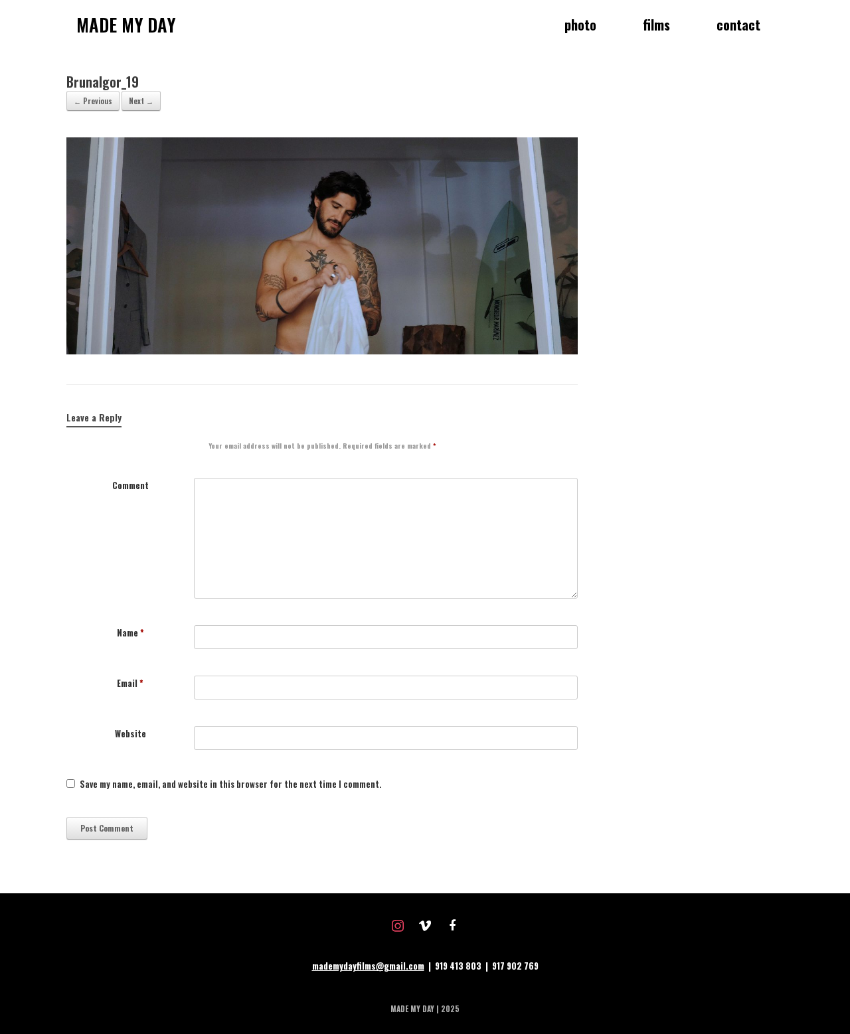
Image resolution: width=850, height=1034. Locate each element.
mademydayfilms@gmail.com (368, 965)
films (656, 25)
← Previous (93, 101)
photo (580, 25)
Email (130, 683)
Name (130, 633)
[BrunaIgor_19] (322, 350)
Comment (130, 485)
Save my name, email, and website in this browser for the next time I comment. (230, 784)
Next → (141, 101)
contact (738, 25)
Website (130, 733)
